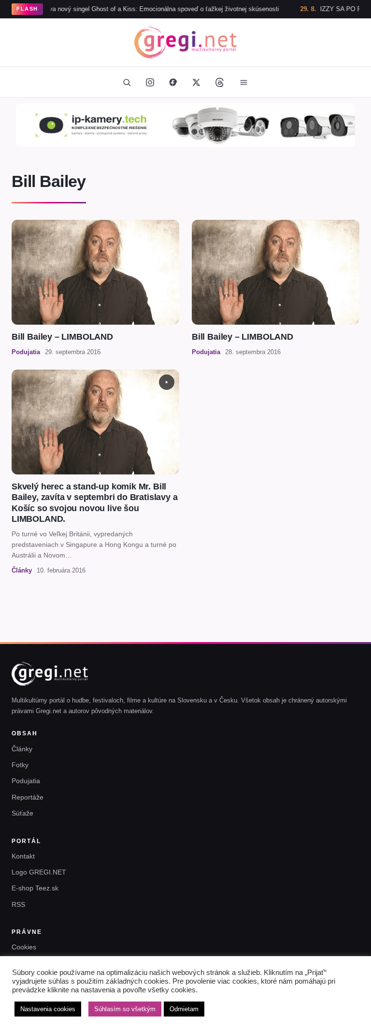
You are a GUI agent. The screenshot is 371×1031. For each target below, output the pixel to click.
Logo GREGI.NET (39, 872)
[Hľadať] (126, 82)
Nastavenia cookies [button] (47, 1009)
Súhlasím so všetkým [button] (125, 1009)
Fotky (20, 765)
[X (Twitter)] (196, 82)
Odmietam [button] (184, 1009)
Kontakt (23, 856)
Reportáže (27, 797)
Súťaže (22, 813)
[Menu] (243, 82)
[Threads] (219, 82)
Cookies (24, 947)
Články (22, 749)
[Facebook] (173, 82)
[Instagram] (150, 82)
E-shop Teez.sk (35, 888)
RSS (18, 904)
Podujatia (26, 781)
